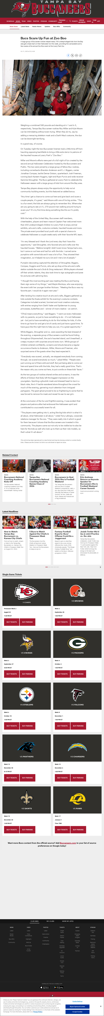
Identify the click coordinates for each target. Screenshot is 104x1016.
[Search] (70, 21)
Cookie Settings (77, 1001)
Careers (77, 930)
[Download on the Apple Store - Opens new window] (44, 987)
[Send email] (76, 56)
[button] (49, 504)
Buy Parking (27, 622)
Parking (93, 939)
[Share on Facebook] (68, 56)
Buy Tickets (12, 622)
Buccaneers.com (68, 843)
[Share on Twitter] (72, 56)
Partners (77, 950)
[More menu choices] (67, 21)
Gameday (92, 935)
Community (11, 942)
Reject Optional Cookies (77, 1006)
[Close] (101, 1006)
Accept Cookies (77, 1012)
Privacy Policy (37, 1012)
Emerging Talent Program (77, 935)
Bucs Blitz (11, 939)
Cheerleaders (45, 944)
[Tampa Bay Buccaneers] (52, 996)
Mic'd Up (28, 942)
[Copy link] (80, 55)
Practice (46, 937)
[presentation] (101, 504)
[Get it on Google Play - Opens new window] (58, 988)
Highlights (28, 939)
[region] (52, 1006)
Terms (62, 976)
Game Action (45, 934)
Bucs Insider (28, 945)
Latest (11, 930)
